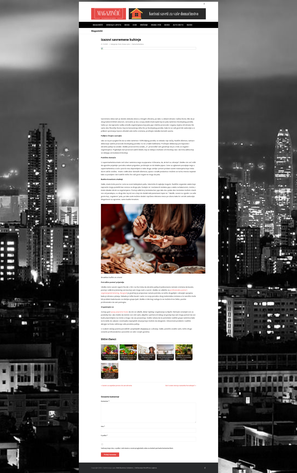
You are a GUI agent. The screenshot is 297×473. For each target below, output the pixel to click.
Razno (189, 25)
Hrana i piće (156, 25)
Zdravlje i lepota (113, 25)
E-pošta (104, 435)
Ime (103, 426)
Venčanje (144, 25)
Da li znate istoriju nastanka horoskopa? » (180, 385)
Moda (127, 25)
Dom (135, 25)
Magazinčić (98, 25)
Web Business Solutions (124, 468)
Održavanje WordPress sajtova (146, 468)
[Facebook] (204, 3)
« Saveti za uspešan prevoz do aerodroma (116, 385)
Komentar (105, 401)
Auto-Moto (178, 25)
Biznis (167, 25)
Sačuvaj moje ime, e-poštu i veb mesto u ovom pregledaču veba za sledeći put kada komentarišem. (137, 448)
